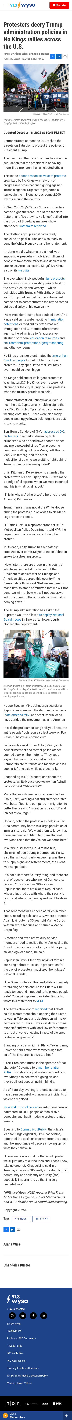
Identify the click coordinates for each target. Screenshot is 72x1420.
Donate (61, 5)
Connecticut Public (33, 1129)
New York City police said (20, 1107)
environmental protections (21, 343)
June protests (55, 278)
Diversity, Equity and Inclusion (23, 1368)
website (24, 270)
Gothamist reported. (33, 226)
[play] (5, 1415)
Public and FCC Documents (22, 1338)
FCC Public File (15, 1353)
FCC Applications (16, 1361)
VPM (39, 1001)
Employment (14, 1331)
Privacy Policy (14, 1346)
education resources (44, 338)
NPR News (20, 1218)
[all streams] (67, 1415)
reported (41, 1009)
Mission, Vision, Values (19, 1383)
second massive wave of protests (42, 176)
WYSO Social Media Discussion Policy (27, 1375)
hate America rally (17, 715)
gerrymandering (52, 343)
